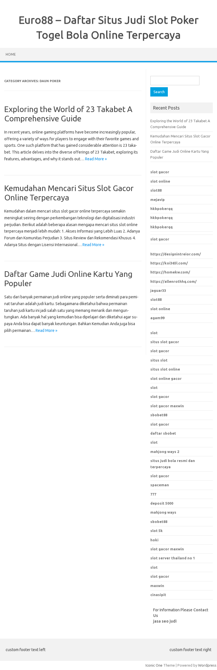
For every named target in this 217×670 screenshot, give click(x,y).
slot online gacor (166, 378)
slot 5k (156, 531)
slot (154, 333)
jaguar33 (158, 290)
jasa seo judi (165, 621)
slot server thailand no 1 (172, 558)
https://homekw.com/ (170, 272)
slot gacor (159, 172)
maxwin (157, 586)
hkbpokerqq (161, 209)
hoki (154, 540)
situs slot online (165, 369)
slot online (160, 181)
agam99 (157, 318)
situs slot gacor (164, 342)
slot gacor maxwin (167, 406)
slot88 (156, 190)
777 (153, 494)
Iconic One (154, 665)
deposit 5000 (161, 503)
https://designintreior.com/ (175, 254)
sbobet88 (158, 415)
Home (11, 54)
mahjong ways (163, 512)
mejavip (157, 200)
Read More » (96, 159)
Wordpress (207, 665)
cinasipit (158, 595)
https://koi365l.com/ (169, 263)
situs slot (159, 360)
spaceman (159, 485)
